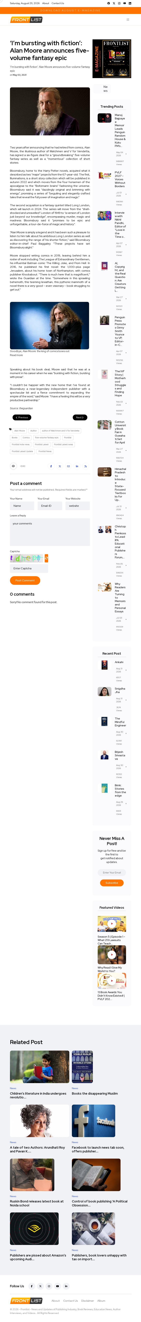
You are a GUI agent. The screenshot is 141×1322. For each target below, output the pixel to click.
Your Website (73, 498)
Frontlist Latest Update (22, 451)
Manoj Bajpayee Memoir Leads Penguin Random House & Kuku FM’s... (120, 130)
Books (14, 437)
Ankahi (119, 662)
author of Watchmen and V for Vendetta (60, 430)
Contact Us (58, 3)
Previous (23, 417)
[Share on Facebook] (51, 466)
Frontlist (67, 437)
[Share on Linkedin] (77, 466)
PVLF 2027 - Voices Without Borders (120, 179)
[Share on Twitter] (59, 466)
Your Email (43, 498)
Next (79, 417)
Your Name (16, 498)
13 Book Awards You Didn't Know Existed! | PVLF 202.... (111, 995)
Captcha (15, 551)
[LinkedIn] (130, 3)
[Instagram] (119, 3)
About (45, 3)
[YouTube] (124, 3)
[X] (114, 3)
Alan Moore (19, 430)
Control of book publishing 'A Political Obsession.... (99, 1203)
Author (33, 430)
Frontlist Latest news (63, 444)
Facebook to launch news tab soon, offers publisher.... (98, 1149)
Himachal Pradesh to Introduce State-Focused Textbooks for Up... (120, 484)
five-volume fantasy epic (47, 437)
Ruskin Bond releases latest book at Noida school (37, 1203)
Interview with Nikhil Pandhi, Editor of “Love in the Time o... (120, 225)
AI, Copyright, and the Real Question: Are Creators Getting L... (120, 277)
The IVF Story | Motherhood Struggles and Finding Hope (120, 383)
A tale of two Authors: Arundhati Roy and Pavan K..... (37, 1149)
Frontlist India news (20, 444)
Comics (26, 437)
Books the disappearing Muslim (95, 1093)
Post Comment (25, 580)
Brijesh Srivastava (120, 755)
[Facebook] (108, 3)
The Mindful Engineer (120, 722)
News (13, 1088)
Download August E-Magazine (70, 10)
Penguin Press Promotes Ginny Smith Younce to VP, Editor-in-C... (120, 331)
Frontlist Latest (41, 444)
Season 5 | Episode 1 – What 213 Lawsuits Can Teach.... (111, 940)
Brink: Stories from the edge (120, 790)
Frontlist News (45, 451)
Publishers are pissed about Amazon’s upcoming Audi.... (38, 1257)
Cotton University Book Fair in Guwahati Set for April (120, 432)
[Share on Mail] (68, 466)
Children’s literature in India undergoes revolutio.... (38, 1095)
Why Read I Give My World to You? (110, 969)
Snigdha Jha (120, 690)
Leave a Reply (18, 515)
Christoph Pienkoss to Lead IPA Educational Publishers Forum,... (120, 542)
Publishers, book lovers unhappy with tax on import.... (99, 1257)
